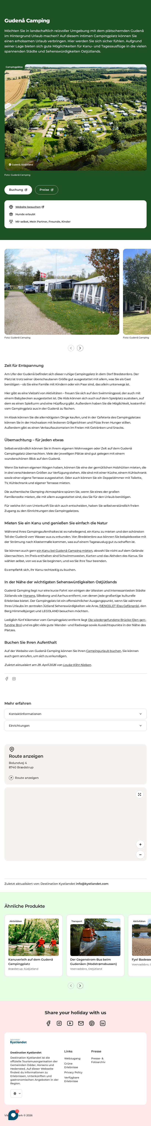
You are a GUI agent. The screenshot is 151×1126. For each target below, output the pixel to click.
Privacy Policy (73, 1072)
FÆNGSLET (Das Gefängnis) (119, 606)
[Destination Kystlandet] (18, 1041)
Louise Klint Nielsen (77, 665)
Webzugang (72, 1058)
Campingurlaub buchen (103, 651)
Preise (44, 189)
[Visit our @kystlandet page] (70, 1023)
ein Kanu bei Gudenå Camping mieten (64, 550)
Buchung (16, 189)
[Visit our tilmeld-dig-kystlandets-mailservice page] (81, 1023)
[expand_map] (140, 794)
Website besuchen (28, 207)
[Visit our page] (48, 1023)
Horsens (29, 595)
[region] (75, 824)
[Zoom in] (140, 844)
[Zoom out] (140, 854)
